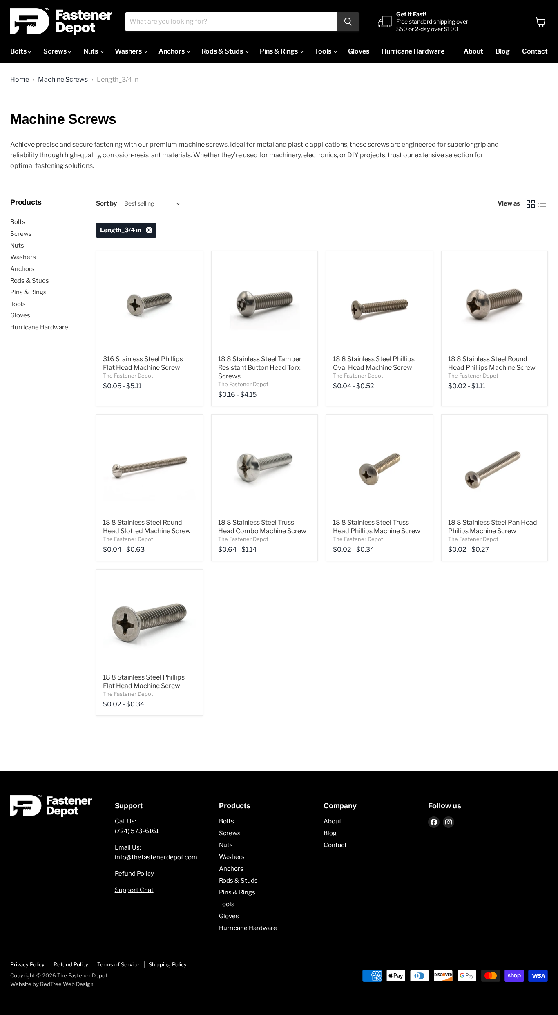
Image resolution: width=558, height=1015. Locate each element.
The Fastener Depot (128, 375)
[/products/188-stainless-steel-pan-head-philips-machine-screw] (494, 467)
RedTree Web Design (67, 984)
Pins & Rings (279, 51)
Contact (535, 51)
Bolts (19, 51)
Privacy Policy (27, 964)
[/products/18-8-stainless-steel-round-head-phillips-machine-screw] (494, 304)
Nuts (91, 51)
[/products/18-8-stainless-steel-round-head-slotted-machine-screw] (149, 467)
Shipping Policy (168, 964)
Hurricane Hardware (413, 51)
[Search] (348, 21)
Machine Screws (63, 79)
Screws (55, 51)
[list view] (542, 204)
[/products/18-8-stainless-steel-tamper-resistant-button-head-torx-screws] (264, 304)
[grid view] (530, 204)
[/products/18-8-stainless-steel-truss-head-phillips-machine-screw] (379, 467)
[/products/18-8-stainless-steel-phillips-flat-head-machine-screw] (149, 622)
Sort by (106, 203)
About (473, 51)
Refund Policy (134, 873)
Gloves (358, 51)
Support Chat (134, 890)
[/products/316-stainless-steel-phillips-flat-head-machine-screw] (149, 304)
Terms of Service (118, 964)
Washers (129, 51)
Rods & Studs (222, 51)
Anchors (172, 51)
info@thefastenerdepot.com (156, 857)
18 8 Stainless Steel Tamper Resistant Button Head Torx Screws (259, 367)
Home (19, 79)
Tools (324, 51)
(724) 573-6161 (137, 831)
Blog (503, 51)
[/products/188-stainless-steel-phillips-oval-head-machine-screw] (379, 304)
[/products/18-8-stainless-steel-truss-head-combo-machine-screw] (264, 467)
